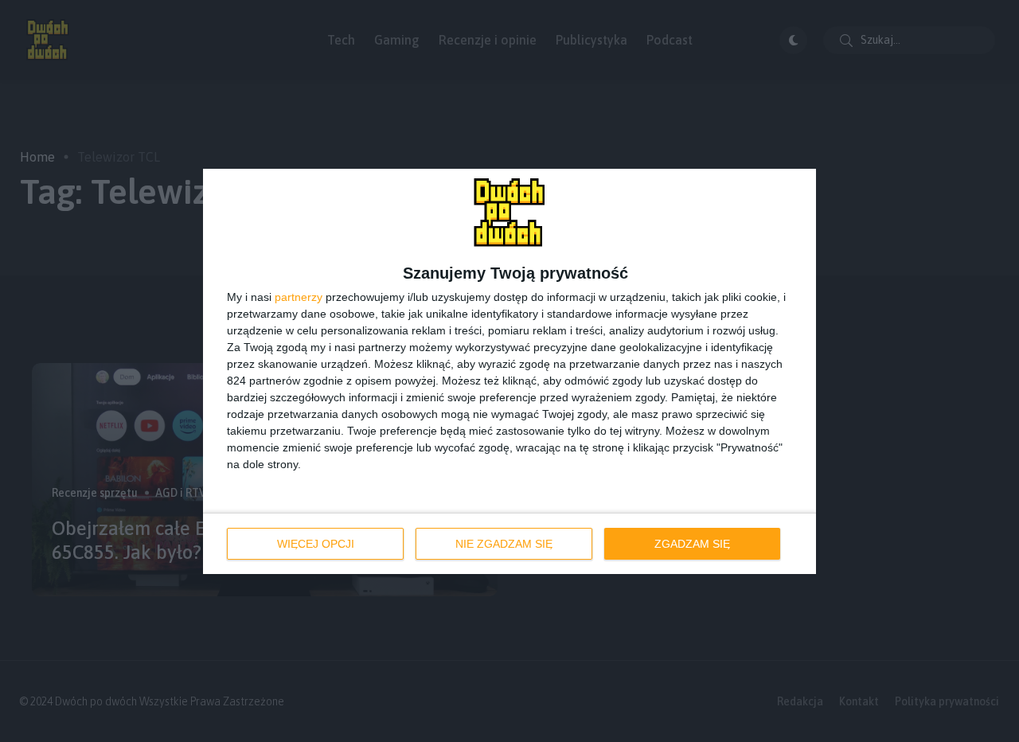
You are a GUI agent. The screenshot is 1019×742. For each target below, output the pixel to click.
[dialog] (509, 371)
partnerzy (298, 297)
